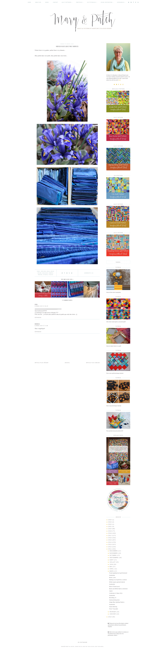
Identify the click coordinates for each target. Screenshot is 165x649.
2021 (110, 526)
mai (111, 566)
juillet (113, 562)
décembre (114, 551)
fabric (51, 273)
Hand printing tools (114, 600)
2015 (110, 540)
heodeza (37, 324)
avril (112, 569)
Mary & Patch (70, 646)
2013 (110, 544)
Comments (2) (88, 273)
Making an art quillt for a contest (118, 579)
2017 (110, 535)
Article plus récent (42, 362)
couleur (45, 273)
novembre (114, 553)
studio (45, 274)
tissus (51, 274)
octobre (113, 555)
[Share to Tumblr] (69, 273)
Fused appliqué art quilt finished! (118, 573)
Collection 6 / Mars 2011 (115, 593)
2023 (110, 522)
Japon (111, 591)
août (112, 560)
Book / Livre (112, 577)
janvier (113, 614)
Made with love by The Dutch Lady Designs (89, 646)
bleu (48, 271)
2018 (110, 533)
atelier (43, 271)
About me (38, 2)
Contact (55, 2)
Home (29, 2)
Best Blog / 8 (112, 597)
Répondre (38, 317)
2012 (110, 546)
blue (52, 271)
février (113, 611)
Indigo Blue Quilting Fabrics (116, 602)
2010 (110, 617)
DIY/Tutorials (91, 2)
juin (111, 564)
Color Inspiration (106, 2)
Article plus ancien (93, 362)
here (119, 80)
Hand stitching (113, 606)
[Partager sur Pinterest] (67, 273)
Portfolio (79, 2)
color (39, 273)
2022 (110, 524)
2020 (110, 528)
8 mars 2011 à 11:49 (41, 325)
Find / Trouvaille (113, 609)
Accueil (67, 362)
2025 (110, 520)
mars (112, 571)
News (47, 2)
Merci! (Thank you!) (114, 586)
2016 (110, 537)
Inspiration (112, 575)
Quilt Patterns (66, 2)
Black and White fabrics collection (118, 588)
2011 (110, 549)
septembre (114, 557)
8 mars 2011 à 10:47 (41, 306)
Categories (120, 2)
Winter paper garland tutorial (117, 582)
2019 (110, 531)
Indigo (40, 274)
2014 (110, 542)
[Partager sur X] (62, 273)
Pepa (36, 304)
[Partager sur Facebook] (64, 273)
